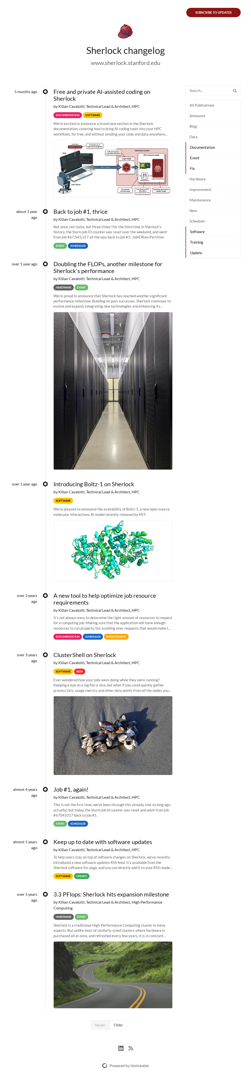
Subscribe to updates (213, 12)
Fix (192, 168)
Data (193, 137)
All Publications (201, 105)
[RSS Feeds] (130, 1047)
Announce (197, 115)
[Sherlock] (125, 32)
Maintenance (200, 200)
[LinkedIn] (123, 1047)
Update (196, 252)
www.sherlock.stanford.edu (125, 62)
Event (195, 158)
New (193, 210)
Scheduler (197, 221)
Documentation (202, 147)
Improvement (200, 189)
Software (197, 231)
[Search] (234, 91)
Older (118, 1025)
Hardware (197, 179)
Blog (193, 126)
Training (196, 242)
